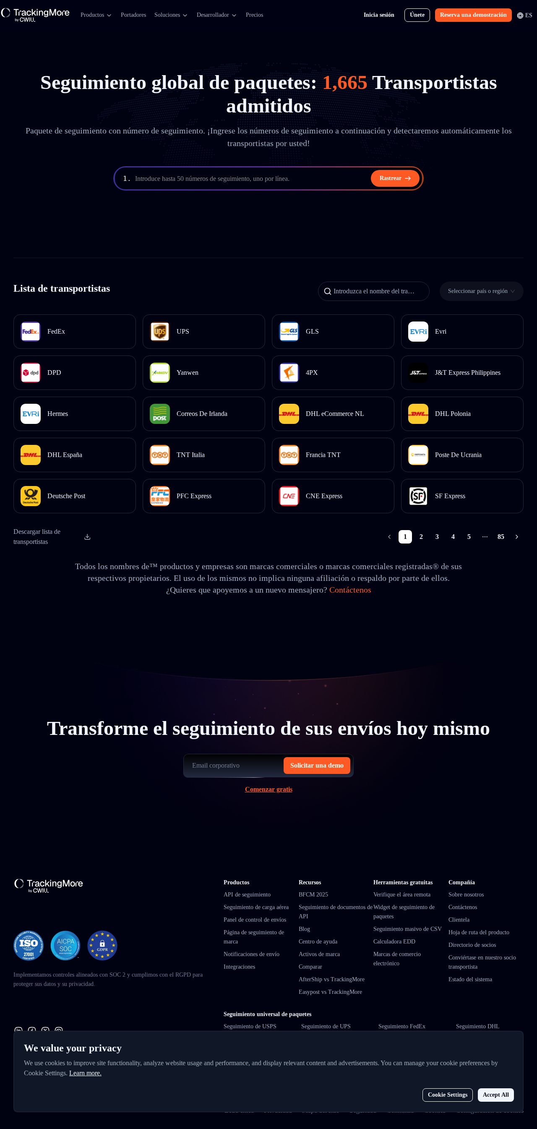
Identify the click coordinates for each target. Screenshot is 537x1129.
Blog (304, 929)
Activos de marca (319, 954)
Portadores (133, 15)
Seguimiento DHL (478, 1026)
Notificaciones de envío (251, 954)
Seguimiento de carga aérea (256, 907)
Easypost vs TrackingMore (330, 992)
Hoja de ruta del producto (478, 932)
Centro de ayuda (318, 941)
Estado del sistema (470, 979)
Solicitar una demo (317, 765)
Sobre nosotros (466, 894)
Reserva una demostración (473, 15)
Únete (417, 15)
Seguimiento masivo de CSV (407, 929)
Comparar (310, 967)
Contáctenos (350, 589)
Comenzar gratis (268, 789)
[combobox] (479, 291)
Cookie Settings (447, 1095)
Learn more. (85, 1073)
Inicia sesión (379, 15)
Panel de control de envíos (255, 920)
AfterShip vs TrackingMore (332, 979)
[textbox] (278, 178)
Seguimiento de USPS (250, 1026)
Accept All (496, 1095)
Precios (254, 15)
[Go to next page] (517, 537)
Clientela (458, 920)
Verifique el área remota (401, 894)
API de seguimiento (247, 894)
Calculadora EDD (394, 941)
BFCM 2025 (313, 894)
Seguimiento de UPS (326, 1026)
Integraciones (239, 967)
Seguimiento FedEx (401, 1026)
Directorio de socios (472, 945)
